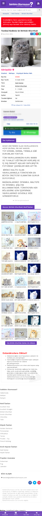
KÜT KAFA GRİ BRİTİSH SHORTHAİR (12, 326)
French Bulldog (5, 441)
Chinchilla (3, 417)
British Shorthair (27, 13)
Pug (1, 464)
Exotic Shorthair (6, 414)
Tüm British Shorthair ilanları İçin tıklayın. (21, 343)
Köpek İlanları (5, 452)
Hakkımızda (4, 393)
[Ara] (39, 10)
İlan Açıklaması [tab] (9, 140)
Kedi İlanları (15, 13)
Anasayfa (6, 13)
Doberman (4, 461)
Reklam (3, 395)
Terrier (2, 436)
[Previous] (2, 52)
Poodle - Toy (4, 439)
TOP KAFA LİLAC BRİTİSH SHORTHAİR (12, 261)
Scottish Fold (5, 407)
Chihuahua (4, 433)
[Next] (40, 52)
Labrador (3, 466)
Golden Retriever (6, 428)
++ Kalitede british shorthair (23, 287)
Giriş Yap (37, 514)
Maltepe (12, 73)
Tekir (2, 419)
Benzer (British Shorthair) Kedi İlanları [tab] (18, 207)
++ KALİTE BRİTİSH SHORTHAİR (24, 222)
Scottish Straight (6, 409)
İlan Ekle (26, 514)
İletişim (3, 398)
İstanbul (4, 73)
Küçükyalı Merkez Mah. (24, 73)
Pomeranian (4, 431)
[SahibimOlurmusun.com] (21, 4)
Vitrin (15, 514)
